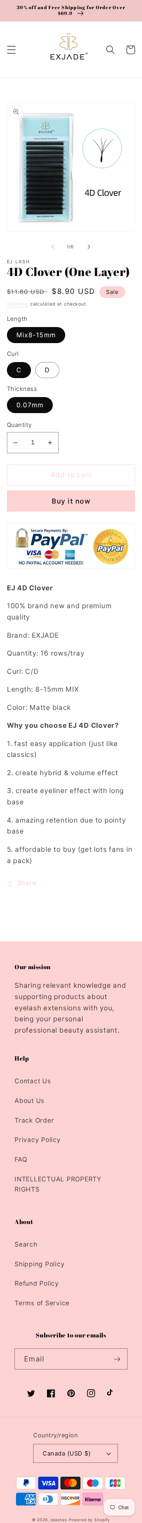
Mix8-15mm (36, 335)
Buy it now (71, 501)
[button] (11, 50)
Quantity (19, 424)
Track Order (34, 1120)
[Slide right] (89, 246)
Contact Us (33, 1081)
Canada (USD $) (67, 1453)
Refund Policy (37, 1283)
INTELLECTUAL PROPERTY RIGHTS (58, 1184)
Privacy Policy (38, 1139)
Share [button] (26, 883)
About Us (29, 1100)
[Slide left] (53, 246)
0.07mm (30, 405)
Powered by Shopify (89, 1520)
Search (26, 1244)
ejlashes (59, 1520)
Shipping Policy (39, 1264)
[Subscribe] (117, 1358)
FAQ (21, 1159)
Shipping (17, 304)
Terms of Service (42, 1303)
